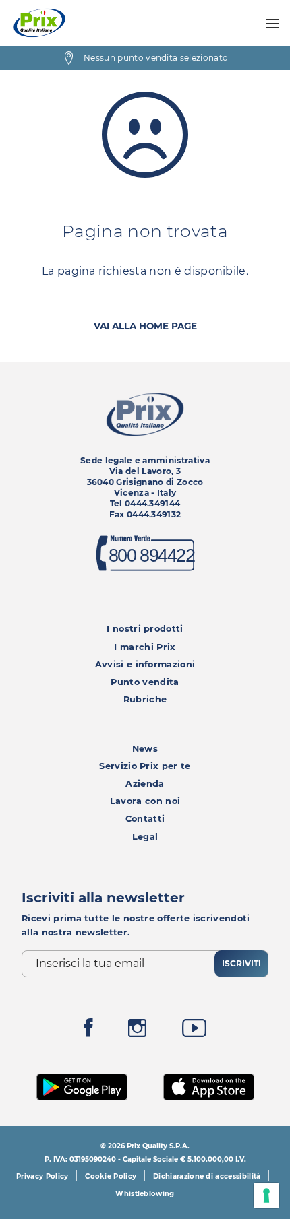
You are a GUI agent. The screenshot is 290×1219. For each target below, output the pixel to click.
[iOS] (208, 1085)
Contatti (145, 819)
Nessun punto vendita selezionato (156, 58)
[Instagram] (137, 1031)
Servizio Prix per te (144, 766)
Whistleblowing (144, 1193)
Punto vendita (145, 682)
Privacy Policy (42, 1176)
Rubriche (145, 699)
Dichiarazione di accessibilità (207, 1176)
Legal (145, 837)
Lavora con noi (145, 801)
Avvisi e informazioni (145, 664)
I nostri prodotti (145, 629)
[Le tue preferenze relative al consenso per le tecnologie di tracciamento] (266, 1195)
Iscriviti (241, 963)
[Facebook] (88, 1031)
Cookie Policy (110, 1176)
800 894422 (151, 556)
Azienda (144, 784)
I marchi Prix (144, 647)
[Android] (82, 1085)
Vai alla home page (145, 326)
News (145, 749)
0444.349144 (153, 503)
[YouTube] (194, 1031)
